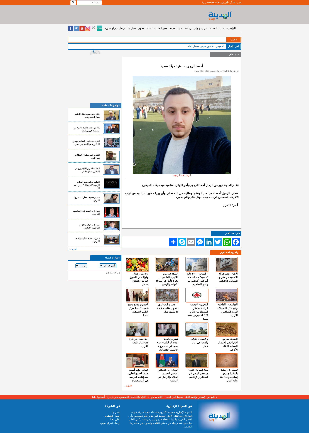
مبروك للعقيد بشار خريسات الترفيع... (87, 240)
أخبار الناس (234, 54)
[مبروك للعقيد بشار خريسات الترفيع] (111, 239)
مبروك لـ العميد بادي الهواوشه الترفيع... (86, 212)
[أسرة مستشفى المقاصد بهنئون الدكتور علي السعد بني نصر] (111, 142)
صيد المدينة (176, 28)
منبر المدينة (160, 28)
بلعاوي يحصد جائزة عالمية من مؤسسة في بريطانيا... (87, 129)
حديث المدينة (216, 28)
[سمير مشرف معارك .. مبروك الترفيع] (111, 198)
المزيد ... (128, 385)
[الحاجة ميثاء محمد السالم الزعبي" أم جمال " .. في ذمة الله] (111, 183)
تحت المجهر (145, 28)
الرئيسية (231, 28)
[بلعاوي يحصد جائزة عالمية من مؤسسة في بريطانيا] (111, 129)
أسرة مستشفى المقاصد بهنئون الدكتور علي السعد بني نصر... (86, 142)
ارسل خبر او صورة (115, 28)
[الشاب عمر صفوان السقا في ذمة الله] (111, 156)
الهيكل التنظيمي (112, 416)
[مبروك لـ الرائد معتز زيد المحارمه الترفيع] (111, 226)
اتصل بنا (131, 28)
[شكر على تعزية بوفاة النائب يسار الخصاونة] (111, 115)
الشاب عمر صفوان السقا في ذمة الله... (87, 156)
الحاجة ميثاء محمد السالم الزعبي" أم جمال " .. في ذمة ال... (87, 185)
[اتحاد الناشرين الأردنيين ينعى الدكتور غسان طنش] (111, 169)
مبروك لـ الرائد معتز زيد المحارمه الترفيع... (89, 226)
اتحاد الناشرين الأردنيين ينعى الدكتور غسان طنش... (87, 170)
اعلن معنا (115, 419)
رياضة (188, 28)
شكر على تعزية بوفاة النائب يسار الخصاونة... (87, 115)
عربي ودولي (200, 28)
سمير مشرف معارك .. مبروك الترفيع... (86, 199)
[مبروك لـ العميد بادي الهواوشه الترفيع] (111, 212)
